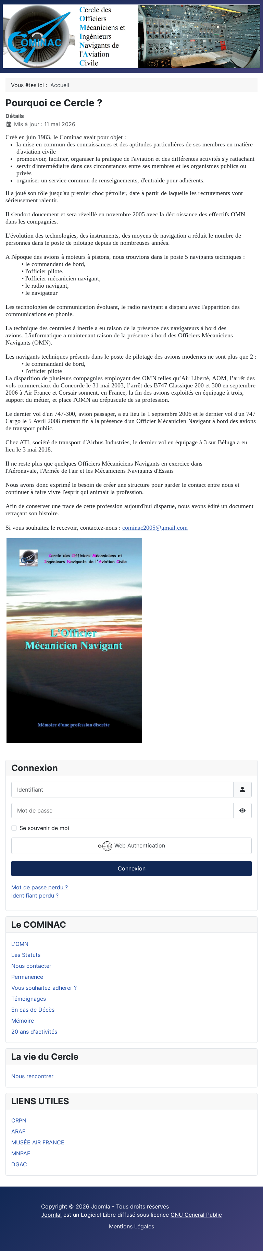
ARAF (18, 1131)
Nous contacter (31, 965)
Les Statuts (25, 954)
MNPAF (20, 1153)
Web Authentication (139, 845)
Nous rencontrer (32, 1076)
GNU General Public (196, 1214)
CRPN (18, 1120)
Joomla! (51, 1214)
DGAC (19, 1164)
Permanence (27, 976)
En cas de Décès (32, 1009)
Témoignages (28, 998)
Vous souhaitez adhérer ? (44, 987)
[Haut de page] (251, 1238)
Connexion (132, 868)
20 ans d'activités (34, 1031)
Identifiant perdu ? (35, 895)
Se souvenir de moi (44, 828)
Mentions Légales (131, 1226)
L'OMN (19, 943)
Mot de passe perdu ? (39, 887)
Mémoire (22, 1020)
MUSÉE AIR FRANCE (37, 1142)
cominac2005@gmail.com (155, 527)
